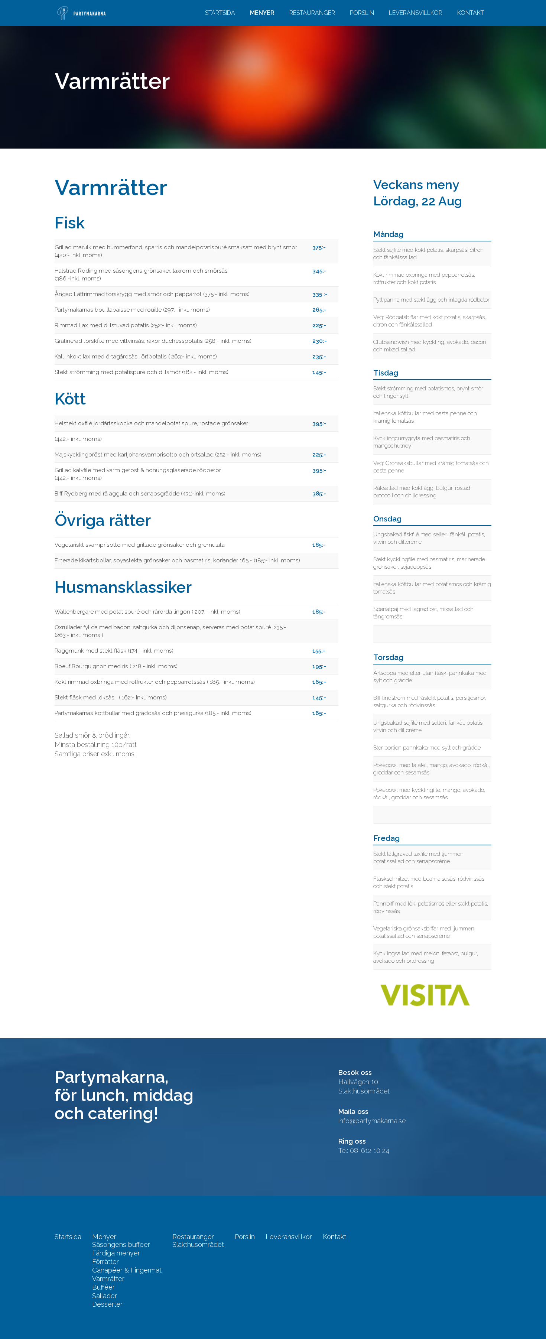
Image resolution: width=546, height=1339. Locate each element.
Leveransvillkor (415, 12)
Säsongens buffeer (121, 1244)
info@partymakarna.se (372, 1121)
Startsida (220, 12)
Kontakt (470, 12)
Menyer (262, 12)
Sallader (104, 1296)
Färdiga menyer (116, 1253)
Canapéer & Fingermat (127, 1270)
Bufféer (103, 1287)
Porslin (362, 12)
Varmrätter (108, 1279)
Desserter (107, 1304)
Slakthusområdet (198, 1244)
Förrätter (105, 1261)
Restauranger (312, 12)
